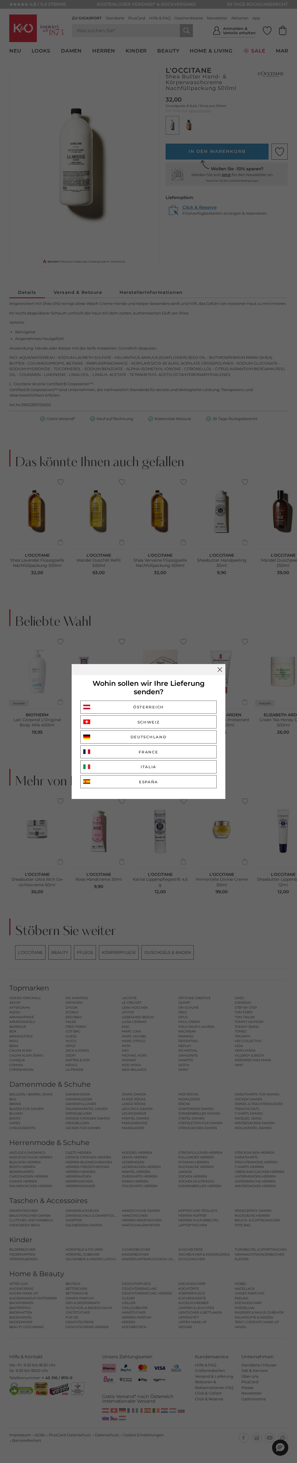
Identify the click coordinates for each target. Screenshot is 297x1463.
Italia (148, 766)
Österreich (148, 707)
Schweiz (148, 722)
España (148, 782)
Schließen (219, 669)
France (148, 752)
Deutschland (149, 737)
